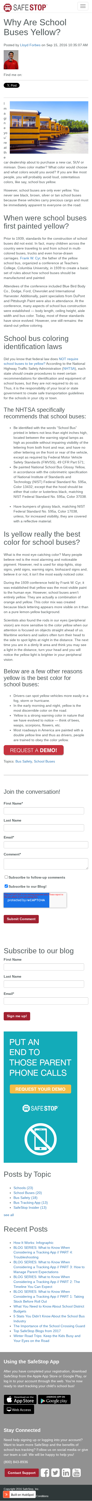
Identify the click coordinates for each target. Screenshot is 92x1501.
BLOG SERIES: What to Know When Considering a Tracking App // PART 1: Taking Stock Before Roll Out (48, 1296)
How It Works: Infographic (33, 1243)
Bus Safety (23, 761)
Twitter (26, 75)
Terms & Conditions (37, 1496)
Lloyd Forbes (30, 45)
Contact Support (22, 1473)
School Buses (44, 761)
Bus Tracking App (30, 1203)
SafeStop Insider (30, 1207)
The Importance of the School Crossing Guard (49, 1326)
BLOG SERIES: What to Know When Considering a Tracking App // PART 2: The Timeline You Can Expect (46, 1282)
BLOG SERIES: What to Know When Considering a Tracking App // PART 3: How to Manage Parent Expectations (49, 1267)
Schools (23, 1188)
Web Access (21, 1410)
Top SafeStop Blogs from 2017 (37, 1331)
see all (9, 1215)
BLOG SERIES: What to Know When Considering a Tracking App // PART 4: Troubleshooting (43, 1252)
